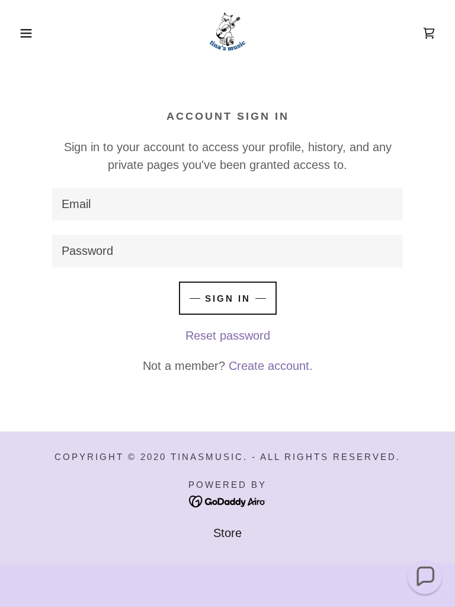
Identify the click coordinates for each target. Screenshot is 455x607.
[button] (22, 33)
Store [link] (227, 532)
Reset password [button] (227, 335)
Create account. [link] (271, 365)
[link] (227, 33)
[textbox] (227, 204)
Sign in (228, 298)
